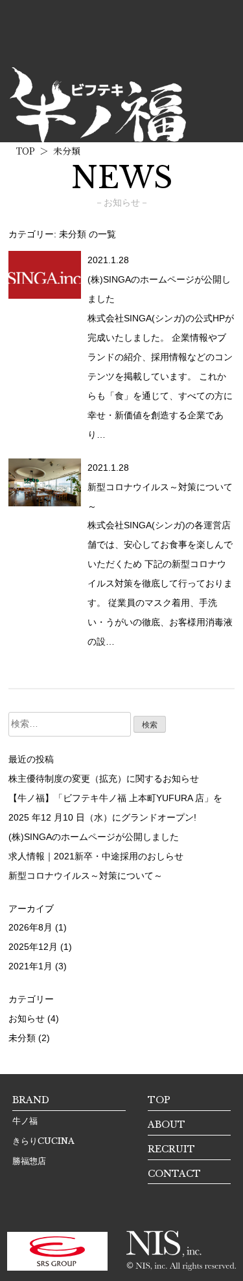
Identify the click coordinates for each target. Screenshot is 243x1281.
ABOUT (166, 1124)
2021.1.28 (108, 260)
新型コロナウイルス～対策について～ (85, 875)
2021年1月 (30, 966)
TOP (159, 1100)
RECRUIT (171, 1149)
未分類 (22, 1038)
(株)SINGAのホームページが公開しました (93, 837)
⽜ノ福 (25, 1121)
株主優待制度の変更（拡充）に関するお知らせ (103, 778)
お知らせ (26, 1018)
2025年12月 (33, 947)
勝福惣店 (29, 1161)
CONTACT (174, 1173)
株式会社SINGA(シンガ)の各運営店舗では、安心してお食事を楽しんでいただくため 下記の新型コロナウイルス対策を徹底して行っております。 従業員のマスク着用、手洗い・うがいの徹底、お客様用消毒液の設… (160, 583)
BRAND (30, 1100)
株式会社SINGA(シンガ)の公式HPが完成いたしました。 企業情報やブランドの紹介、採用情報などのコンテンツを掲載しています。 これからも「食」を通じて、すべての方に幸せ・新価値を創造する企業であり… (160, 376)
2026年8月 (30, 927)
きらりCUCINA (43, 1141)
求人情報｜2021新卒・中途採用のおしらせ (95, 856)
